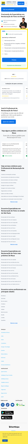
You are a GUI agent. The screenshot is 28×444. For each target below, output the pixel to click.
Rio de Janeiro (4, 301)
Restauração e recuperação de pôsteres (14, 51)
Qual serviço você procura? (9, 37)
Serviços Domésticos (5, 364)
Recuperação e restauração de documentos (15, 48)
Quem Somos (4, 371)
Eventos (3, 350)
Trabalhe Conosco (5, 382)
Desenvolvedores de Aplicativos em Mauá (10, 177)
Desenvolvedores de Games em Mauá (9, 180)
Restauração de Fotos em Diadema (8, 225)
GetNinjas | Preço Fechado (6, 375)
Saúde (2, 361)
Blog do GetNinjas (5, 386)
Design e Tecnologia (5, 346)
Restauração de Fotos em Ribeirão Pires (9, 276)
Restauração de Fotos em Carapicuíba (9, 222)
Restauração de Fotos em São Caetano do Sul (11, 281)
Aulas (2, 336)
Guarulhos (3, 320)
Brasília (2, 314)
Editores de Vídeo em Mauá (7, 193)
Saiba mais (5, 436)
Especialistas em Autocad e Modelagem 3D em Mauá (12, 196)
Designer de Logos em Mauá (7, 185)
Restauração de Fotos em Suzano (8, 278)
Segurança (3, 389)
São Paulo (3, 298)
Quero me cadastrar (8, 122)
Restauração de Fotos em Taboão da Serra (10, 284)
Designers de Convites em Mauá (8, 188)
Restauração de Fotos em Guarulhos (9, 230)
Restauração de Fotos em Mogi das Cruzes (10, 239)
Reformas (3, 357)
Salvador (3, 306)
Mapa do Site (4, 393)
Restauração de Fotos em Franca (8, 228)
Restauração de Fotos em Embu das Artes (10, 262)
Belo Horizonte (4, 312)
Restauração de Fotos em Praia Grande (9, 273)
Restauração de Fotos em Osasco (8, 241)
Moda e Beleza (4, 354)
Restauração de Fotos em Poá (7, 270)
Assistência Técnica (5, 332)
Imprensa (13, 430)
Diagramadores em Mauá (6, 191)
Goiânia (2, 309)
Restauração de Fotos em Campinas (9, 219)
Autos (2, 339)
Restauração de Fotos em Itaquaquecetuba (10, 233)
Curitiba (2, 317)
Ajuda (2, 396)
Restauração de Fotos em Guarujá (8, 267)
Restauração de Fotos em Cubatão (8, 259)
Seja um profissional (8, 9)
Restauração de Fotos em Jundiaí (8, 236)
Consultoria (3, 343)
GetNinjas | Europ (4, 378)
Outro (6, 54)
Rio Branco (3, 295)
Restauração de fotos (10, 40)
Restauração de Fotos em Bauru (8, 217)
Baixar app (21, 3)
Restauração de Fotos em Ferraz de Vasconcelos (11, 265)
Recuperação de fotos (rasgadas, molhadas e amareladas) (14, 44)
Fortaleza (3, 304)
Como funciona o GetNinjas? (10, 26)
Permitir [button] (5, 440)
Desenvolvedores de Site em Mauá (8, 182)
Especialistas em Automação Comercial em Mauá (11, 199)
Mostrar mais (14, 202)
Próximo (14, 60)
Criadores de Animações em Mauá (8, 174)
